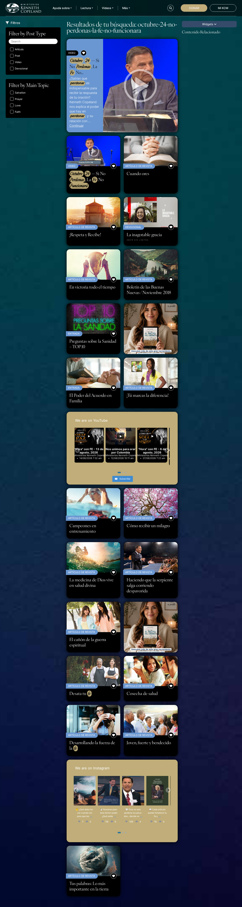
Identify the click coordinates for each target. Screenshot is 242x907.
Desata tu (80, 693)
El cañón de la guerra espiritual (87, 642)
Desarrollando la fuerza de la (92, 745)
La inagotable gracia (144, 234)
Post (17, 55)
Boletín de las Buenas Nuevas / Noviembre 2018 (149, 289)
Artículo (19, 49)
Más (125, 8)
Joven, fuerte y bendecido (149, 742)
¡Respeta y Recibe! (85, 234)
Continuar (76, 125)
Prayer (18, 99)
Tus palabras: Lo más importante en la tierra (89, 886)
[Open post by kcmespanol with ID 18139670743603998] (134, 790)
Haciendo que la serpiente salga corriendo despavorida (150, 585)
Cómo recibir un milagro (148, 525)
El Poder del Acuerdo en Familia (90, 397)
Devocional (21, 68)
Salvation (20, 92)
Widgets (208, 24)
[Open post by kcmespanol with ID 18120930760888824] (110, 790)
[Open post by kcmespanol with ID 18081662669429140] (86, 790)
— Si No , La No (84, 67)
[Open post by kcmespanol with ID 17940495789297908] (158, 790)
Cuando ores (138, 173)
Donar (194, 8)
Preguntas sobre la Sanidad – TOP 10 (92, 343)
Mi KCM (223, 8)
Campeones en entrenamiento (82, 528)
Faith (18, 111)
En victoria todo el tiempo (92, 287)
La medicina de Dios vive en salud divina (91, 582)
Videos (106, 8)
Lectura (86, 8)
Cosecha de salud (142, 693)
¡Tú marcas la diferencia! (147, 395)
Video (18, 62)
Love (18, 105)
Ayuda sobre (61, 8)
